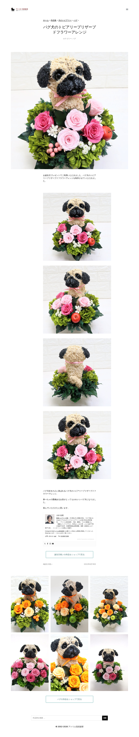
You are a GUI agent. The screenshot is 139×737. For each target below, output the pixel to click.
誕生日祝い (48, 564)
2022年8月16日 (90, 564)
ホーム (46, 20)
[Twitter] (45, 544)
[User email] (53, 544)
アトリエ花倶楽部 (75, 726)
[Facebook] (47, 544)
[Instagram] (50, 544)
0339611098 (65, 536)
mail (55, 536)
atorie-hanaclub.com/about (85, 539)
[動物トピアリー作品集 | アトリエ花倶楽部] (66, 9)
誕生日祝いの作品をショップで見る (69, 554)
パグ (75, 20)
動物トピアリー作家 (62, 518)
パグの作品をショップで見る (69, 699)
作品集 (53, 20)
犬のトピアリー (65, 20)
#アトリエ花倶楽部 (58, 531)
